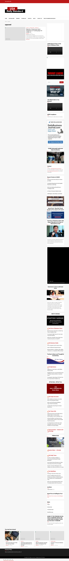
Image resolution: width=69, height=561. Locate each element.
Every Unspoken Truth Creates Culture (54, 345)
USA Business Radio (53, 343)
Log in (48, 504)
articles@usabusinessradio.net (56, 168)
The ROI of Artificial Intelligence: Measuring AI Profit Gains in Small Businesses (53, 459)
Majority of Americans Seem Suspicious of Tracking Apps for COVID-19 (15, 34)
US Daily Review (52, 367)
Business (18, 18)
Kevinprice (27, 33)
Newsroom (7, 545)
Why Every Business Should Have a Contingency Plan (54, 188)
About (34, 18)
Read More (28, 39)
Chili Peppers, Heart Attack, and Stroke (54, 193)
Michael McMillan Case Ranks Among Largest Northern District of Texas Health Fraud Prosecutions (55, 419)
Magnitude (38, 557)
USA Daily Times (52, 455)
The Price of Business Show (55, 328)
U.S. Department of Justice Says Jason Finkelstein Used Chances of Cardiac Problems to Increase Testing (54, 424)
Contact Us (39, 18)
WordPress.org (50, 512)
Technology (23, 18)
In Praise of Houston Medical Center (54, 191)
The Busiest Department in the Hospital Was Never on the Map (54, 184)
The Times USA (52, 411)
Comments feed (50, 509)
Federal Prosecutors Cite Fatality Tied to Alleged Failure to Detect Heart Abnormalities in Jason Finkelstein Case (54, 415)
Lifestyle (29, 18)
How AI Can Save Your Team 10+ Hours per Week (54, 180)
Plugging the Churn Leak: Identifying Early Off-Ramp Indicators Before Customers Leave (55, 374)
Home (6, 18)
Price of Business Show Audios (49, 18)
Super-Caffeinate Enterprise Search (54, 347)
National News (11, 18)
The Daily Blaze (52, 471)
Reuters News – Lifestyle (54, 450)
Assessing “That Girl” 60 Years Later (54, 473)
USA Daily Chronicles (53, 396)
